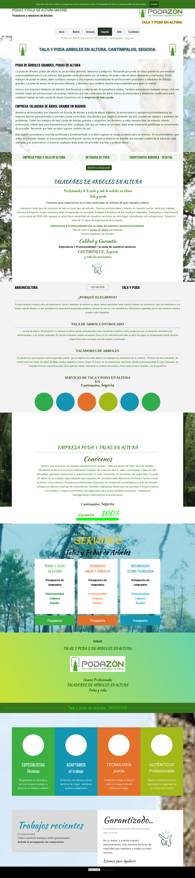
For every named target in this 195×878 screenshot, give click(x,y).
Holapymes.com (107, 869)
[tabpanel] (97, 105)
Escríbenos (133, 32)
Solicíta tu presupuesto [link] (99, 167)
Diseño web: (94, 869)
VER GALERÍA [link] (97, 287)
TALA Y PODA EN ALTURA (161, 22)
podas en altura (99, 229)
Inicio (61, 32)
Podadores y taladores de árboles (32, 15)
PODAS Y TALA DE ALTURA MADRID (39, 10)
